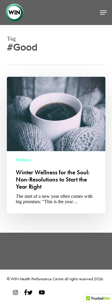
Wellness (23, 160)
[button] (103, 12)
